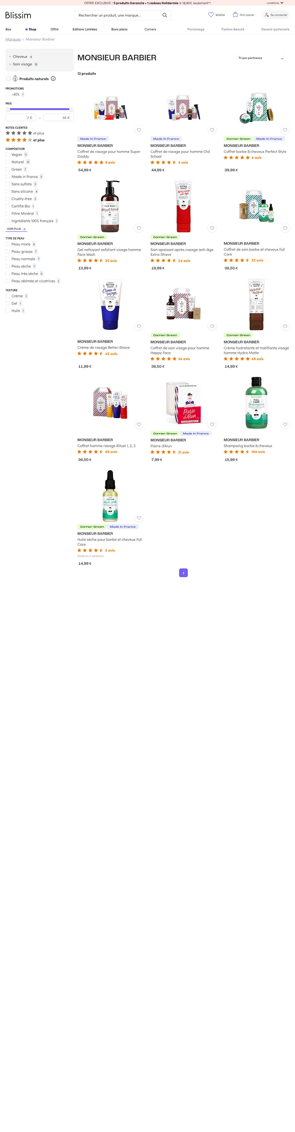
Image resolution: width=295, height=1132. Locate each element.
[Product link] (110, 123)
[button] (147, 3)
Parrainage (195, 29)
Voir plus (14, 229)
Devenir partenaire (275, 29)
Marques (13, 39)
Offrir (55, 29)
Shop (32, 29)
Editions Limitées (85, 29)
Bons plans (119, 29)
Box (8, 29)
